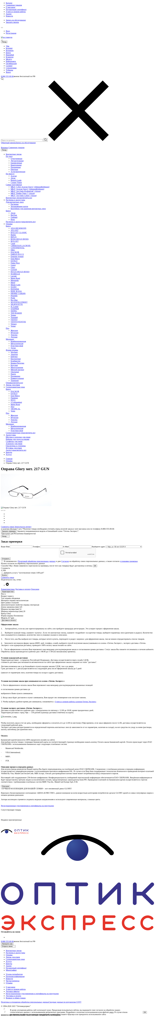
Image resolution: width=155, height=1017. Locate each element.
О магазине (10, 7)
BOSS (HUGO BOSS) (20, 239)
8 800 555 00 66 (7, 76)
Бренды (9, 452)
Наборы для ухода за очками (17, 439)
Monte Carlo (15, 285)
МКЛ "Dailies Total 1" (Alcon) (23, 193)
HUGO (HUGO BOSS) (20, 272)
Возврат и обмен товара (16, 998)
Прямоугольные (17, 378)
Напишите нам (7, 944)
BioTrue (14, 215)
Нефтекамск (11, 61)
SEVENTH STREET (19, 302)
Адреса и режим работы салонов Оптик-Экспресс (75, 702)
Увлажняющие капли (19, 206)
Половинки (15, 376)
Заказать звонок (12, 22)
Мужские (14, 333)
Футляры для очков (14, 448)
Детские (14, 337)
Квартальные (16, 165)
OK (95, 566)
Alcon (13, 178)
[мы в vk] (7, 585)
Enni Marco (15, 259)
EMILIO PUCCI (17, 254)
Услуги (9, 454)
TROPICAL (15, 409)
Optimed (14, 217)
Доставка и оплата (22, 589)
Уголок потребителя (14, 974)
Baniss (13, 235)
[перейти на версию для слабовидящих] (4, 27)
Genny (13, 265)
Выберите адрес (98, 547)
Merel (13, 283)
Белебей (9, 48)
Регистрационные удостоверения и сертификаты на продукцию (27, 806)
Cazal (13, 243)
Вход (8, 31)
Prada (13, 298)
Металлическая (17, 344)
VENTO (14, 320)
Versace (14, 324)
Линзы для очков (13, 385)
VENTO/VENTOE (18, 322)
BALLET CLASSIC (19, 233)
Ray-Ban (14, 300)
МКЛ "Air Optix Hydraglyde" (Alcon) (26, 191)
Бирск (8, 53)
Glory (13, 267)
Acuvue (14, 176)
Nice (12, 407)
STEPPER (15, 309)
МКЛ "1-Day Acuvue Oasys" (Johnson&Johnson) (30, 187)
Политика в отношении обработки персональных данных (25, 1002)
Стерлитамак (11, 68)
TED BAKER (16, 313)
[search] (45, 140)
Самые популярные (14, 185)
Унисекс (14, 335)
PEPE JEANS (16, 291)
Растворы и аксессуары (15, 200)
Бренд (8, 211)
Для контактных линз (15, 202)
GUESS (14, 270)
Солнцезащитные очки (15, 387)
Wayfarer (14, 352)
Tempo (13, 315)
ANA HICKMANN (18, 228)
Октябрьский (11, 64)
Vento (13, 411)
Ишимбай (10, 55)
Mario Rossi (15, 278)
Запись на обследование (16, 20)
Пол (7, 328)
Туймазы (9, 70)
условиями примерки (129, 561)
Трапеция (15, 381)
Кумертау (10, 57)
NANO (13, 287)
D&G (13, 250)
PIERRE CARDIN (18, 293)
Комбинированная (18, 341)
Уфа (7, 46)
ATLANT (14, 230)
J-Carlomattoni (16, 402)
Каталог (9, 3)
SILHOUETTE (17, 304)
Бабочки (14, 357)
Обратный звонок (8, 143)
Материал (10, 339)
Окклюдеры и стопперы (16, 446)
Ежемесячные (16, 163)
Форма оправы (12, 350)
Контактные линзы (14, 154)
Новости (9, 16)
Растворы (15, 204)
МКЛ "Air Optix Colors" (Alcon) (24, 196)
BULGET (15, 241)
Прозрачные (16, 167)
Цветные (14, 169)
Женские (14, 330)
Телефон (36, 547)
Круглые (14, 365)
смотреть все (27, 198)
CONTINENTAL (18, 248)
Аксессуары (11, 435)
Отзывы (9, 983)
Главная (9, 459)
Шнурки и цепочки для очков (18, 437)
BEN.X (14, 237)
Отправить (6, 559)
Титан (13, 348)
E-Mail (66, 547)
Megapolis (15, 280)
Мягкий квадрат (17, 370)
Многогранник (17, 367)
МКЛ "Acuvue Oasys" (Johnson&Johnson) (27, 189)
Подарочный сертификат (16, 9)
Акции (9, 14)
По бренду (10, 174)
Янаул (8, 72)
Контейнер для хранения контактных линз (28, 209)
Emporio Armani (17, 256)
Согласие (65, 561)
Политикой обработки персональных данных (36, 561)
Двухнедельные (17, 161)
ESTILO (14, 261)
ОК (145, 1012)
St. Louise (14, 307)
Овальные (15, 372)
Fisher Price (15, 263)
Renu (13, 219)
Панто (13, 374)
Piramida (14, 296)
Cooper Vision (16, 182)
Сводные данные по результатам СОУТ (65, 1002)
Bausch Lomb (16, 180)
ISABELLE (15, 274)
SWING (14, 311)
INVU (13, 400)
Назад (4, 42)
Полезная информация (15, 976)
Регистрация (11, 33)
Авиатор (14, 354)
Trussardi (14, 317)
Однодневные (16, 159)
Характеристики (8, 589)
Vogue (13, 326)
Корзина (4, 148)
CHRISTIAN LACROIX (21, 246)
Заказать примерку (9, 531)
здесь (111, 1012)
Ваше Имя (5, 547)
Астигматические (18, 172)
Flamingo (14, 398)
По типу (9, 156)
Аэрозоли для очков (14, 444)
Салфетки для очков (14, 441)
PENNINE (15, 289)
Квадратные (16, 359)
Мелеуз (9, 59)
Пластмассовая (17, 346)
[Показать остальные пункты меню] (2, 27)
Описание (35, 589)
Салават (9, 66)
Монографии (11, 970)
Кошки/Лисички (17, 363)
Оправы (9, 224)
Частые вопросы (12, 981)
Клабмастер (15, 361)
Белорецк (10, 50)
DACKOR (15, 252)
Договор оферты (12, 991)
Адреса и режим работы (16, 12)
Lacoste (14, 276)
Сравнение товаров (14, 5)
